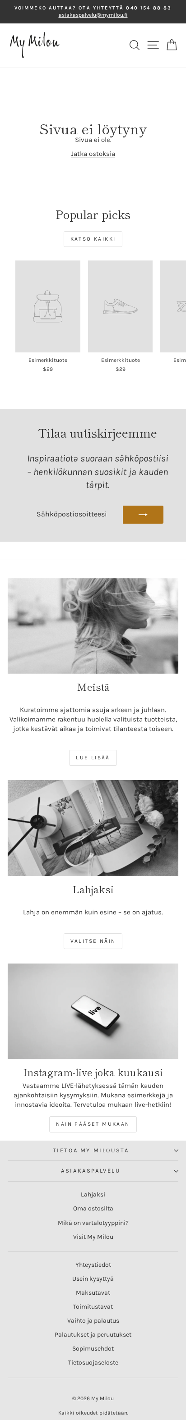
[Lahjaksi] (93, 828)
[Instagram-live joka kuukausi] (93, 1011)
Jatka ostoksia (93, 154)
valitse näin (93, 941)
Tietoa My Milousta (91, 1150)
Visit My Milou (93, 1237)
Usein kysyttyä (93, 1279)
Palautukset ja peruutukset (93, 1334)
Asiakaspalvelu (90, 1170)
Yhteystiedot (93, 1265)
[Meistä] (93, 626)
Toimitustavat (93, 1306)
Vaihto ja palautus (93, 1320)
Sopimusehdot (93, 1348)
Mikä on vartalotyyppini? (93, 1223)
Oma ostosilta (93, 1208)
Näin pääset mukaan (93, 1124)
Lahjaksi (93, 1194)
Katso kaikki (93, 239)
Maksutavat (93, 1293)
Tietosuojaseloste (93, 1362)
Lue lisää (93, 757)
